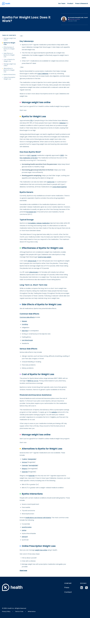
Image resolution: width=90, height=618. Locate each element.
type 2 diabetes (43, 74)
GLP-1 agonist (32, 155)
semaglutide (33, 465)
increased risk (31, 212)
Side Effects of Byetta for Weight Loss (9, 55)
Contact (68, 592)
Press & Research (81, 3)
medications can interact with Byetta (38, 518)
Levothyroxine (26, 527)
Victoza (24, 462)
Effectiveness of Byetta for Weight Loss (9, 48)
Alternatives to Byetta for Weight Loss (9, 70)
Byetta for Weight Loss (9, 43)
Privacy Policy (6, 611)
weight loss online (41, 550)
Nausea (24, 321)
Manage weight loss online (10, 39)
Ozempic (25, 465)
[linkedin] (81, 587)
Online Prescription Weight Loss (9, 78)
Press (66, 587)
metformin (50, 182)
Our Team (61, 3)
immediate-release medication (39, 223)
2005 (62, 155)
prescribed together (60, 187)
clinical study (32, 261)
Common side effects (27, 317)
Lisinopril (25, 537)
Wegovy (24, 469)
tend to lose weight (44, 257)
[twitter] (86, 587)
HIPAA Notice (32, 611)
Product (70, 3)
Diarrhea (25, 331)
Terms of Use (19, 611)
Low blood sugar (27, 340)
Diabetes (62, 123)
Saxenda (25, 472)
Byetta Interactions (9, 74)
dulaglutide (32, 459)
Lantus (24, 530)
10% (31, 120)
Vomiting (25, 324)
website (54, 412)
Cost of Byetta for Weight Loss (9, 60)
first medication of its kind (28, 158)
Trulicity (24, 459)
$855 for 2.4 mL (33, 381)
